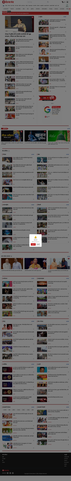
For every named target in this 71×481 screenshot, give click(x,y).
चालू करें (33, 244)
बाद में (38, 244)
